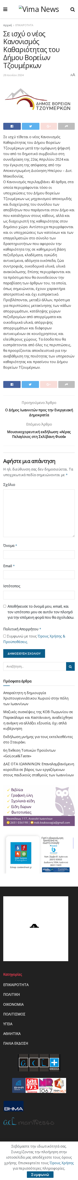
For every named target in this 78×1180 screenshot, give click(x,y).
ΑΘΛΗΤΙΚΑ (12, 1033)
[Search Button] (70, 666)
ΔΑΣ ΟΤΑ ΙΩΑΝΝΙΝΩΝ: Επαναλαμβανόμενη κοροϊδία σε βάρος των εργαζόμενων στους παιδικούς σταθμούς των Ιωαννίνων (38, 769)
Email (9, 566)
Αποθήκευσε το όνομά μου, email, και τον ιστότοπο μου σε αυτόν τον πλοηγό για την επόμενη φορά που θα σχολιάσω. (41, 612)
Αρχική (7, 25)
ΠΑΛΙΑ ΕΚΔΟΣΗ (15, 1043)
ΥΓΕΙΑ (7, 1023)
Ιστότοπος (11, 586)
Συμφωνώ (40, 1174)
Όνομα (10, 545)
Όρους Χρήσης (62, 1163)
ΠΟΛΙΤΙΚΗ (11, 994)
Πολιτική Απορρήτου (22, 629)
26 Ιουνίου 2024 (13, 75)
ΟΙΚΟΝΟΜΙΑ (13, 1004)
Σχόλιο (9, 484)
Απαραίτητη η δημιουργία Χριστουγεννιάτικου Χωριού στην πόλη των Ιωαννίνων (35, 698)
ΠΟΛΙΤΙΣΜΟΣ (14, 1014)
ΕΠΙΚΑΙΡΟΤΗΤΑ (24, 25)
